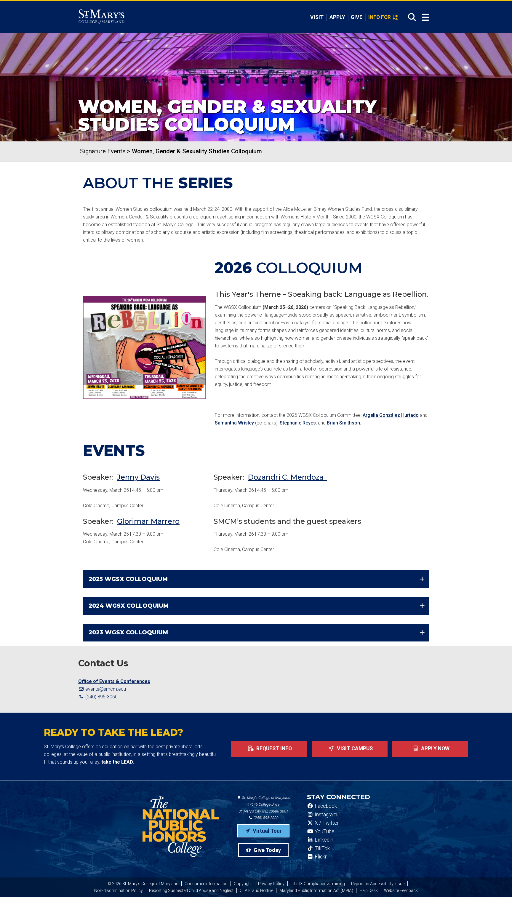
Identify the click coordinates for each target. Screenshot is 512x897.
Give (356, 17)
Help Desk (368, 890)
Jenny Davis (138, 477)
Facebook (325, 806)
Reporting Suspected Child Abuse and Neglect (191, 890)
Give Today (266, 850)
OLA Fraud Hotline (256, 890)
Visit (317, 17)
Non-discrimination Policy (118, 890)
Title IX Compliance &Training (318, 883)
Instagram (325, 815)
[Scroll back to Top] (498, 883)
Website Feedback (401, 890)
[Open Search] (410, 17)
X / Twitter (326, 823)
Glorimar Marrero (148, 521)
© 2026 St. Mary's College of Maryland (143, 883)
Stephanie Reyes (298, 423)
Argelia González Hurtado (391, 415)
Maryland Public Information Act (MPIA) (316, 890)
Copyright (243, 883)
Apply (337, 17)
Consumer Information (206, 883)
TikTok (321, 848)
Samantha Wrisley (234, 423)
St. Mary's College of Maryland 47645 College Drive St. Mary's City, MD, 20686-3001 (264, 804)
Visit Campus (354, 748)
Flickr (320, 857)
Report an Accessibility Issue (377, 883)
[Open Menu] (425, 17)
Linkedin (323, 840)
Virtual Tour (267, 831)
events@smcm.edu (105, 689)
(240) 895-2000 (266, 817)
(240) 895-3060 (101, 697)
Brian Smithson (343, 423)
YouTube (324, 831)
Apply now (434, 748)
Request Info (273, 748)
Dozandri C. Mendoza (287, 477)
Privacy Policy (271, 883)
